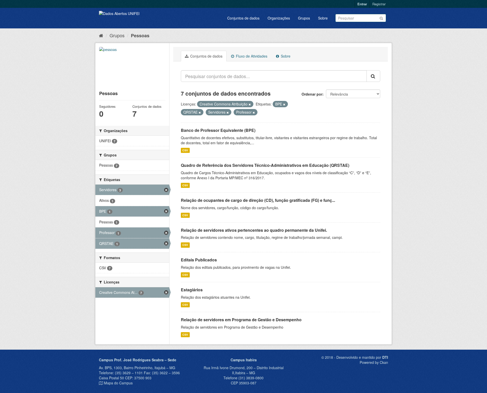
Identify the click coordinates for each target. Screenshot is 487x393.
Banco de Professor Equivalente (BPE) (218, 130)
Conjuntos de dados (243, 18)
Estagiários (192, 290)
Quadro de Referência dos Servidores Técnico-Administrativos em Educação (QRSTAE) (265, 165)
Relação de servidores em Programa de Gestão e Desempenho (241, 320)
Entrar (362, 4)
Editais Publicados (199, 260)
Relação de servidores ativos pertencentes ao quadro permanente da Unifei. (254, 230)
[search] (373, 76)
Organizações (279, 18)
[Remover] (250, 104)
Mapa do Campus (118, 382)
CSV (185, 150)
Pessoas (140, 35)
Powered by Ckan (374, 362)
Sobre (323, 18)
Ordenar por (312, 94)
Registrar (379, 4)
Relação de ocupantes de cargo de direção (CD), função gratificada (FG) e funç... (258, 200)
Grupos (304, 18)
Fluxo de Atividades (251, 56)
